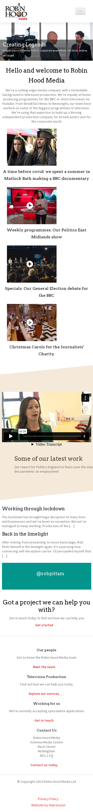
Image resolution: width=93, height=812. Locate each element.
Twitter (38, 790)
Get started (44, 625)
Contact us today (44, 765)
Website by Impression (48, 805)
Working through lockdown (33, 508)
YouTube (59, 790)
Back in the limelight (25, 534)
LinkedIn (48, 790)
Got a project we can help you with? (47, 605)
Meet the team (44, 667)
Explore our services (44, 693)
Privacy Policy (48, 799)
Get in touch (44, 720)
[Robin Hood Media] (16, 11)
